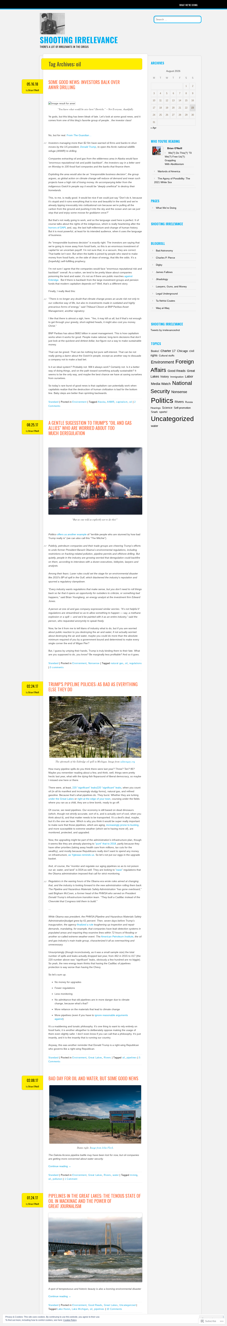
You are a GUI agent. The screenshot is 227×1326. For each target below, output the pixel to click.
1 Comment (71, 1179)
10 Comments (114, 1309)
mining (133, 1175)
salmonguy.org (127, 761)
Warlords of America (169, 171)
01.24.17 (32, 1197)
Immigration (177, 376)
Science (167, 407)
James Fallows (164, 272)
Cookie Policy (70, 1320)
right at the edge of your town (93, 798)
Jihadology (162, 279)
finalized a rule (85, 924)
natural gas (117, 663)
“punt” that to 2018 (105, 843)
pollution (57, 1179)
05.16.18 (32, 84)
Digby (159, 264)
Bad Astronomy (164, 250)
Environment (79, 402)
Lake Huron (63, 1309)
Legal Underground (167, 293)
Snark (154, 412)
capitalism (122, 402)
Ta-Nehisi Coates (165, 300)
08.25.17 (32, 424)
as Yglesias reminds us (81, 854)
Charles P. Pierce (165, 257)
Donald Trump (88, 146)
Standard (53, 402)
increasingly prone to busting (122, 825)
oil (130, 402)
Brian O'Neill (33, 90)
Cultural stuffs (166, 355)
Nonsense (93, 663)
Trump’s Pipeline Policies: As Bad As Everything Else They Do (93, 687)
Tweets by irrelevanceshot (165, 330)
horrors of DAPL (57, 227)
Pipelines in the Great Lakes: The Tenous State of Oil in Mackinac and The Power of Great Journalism (94, 1200)
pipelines (132, 1057)
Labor (189, 376)
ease (119, 869)
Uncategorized (127, 1305)
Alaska (102, 402)
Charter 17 (168, 351)
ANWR (110, 402)
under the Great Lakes (61, 798)
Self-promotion (182, 407)
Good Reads (95, 1305)
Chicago (182, 351)
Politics (162, 400)
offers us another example (72, 534)
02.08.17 (32, 1080)
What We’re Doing (188, 5)
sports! (163, 412)
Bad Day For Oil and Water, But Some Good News (93, 1078)
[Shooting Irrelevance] (52, 33)
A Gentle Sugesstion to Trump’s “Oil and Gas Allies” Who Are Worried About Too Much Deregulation (90, 427)
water (116, 1175)
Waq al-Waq (162, 308)
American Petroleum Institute (117, 936)
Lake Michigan (80, 1309)
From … (79, 135)
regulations (135, 663)
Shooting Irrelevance (79, 40)
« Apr (153, 127)
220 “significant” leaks (84, 787)
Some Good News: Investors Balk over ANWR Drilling (84, 84)
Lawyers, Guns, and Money (171, 286)
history (164, 376)
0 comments (57, 667)
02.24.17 (32, 686)
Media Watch (161, 384)
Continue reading (59, 1166)
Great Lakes (95, 1057)
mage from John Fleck (102, 1147)
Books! (155, 351)
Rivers (107, 1057)
